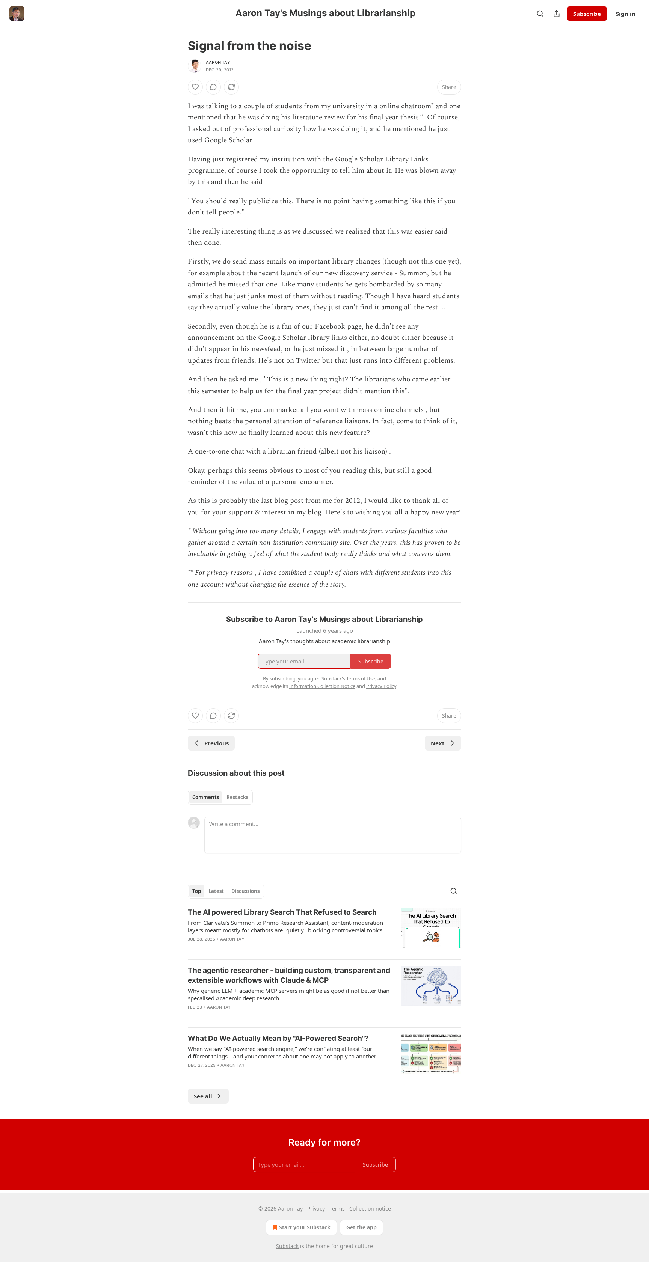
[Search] (540, 13)
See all (203, 1096)
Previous (216, 743)
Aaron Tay (218, 62)
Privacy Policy (381, 686)
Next (438, 743)
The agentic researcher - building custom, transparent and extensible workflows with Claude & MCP (289, 975)
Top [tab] (196, 891)
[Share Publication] (556, 13)
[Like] (195, 87)
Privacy (316, 1208)
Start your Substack (305, 1227)
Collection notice (370, 1208)
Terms (337, 1208)
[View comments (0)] (213, 87)
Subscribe (587, 13)
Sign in (625, 13)
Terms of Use (360, 678)
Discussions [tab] (245, 891)
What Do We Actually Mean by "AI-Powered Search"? (278, 1038)
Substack (287, 1246)
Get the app (361, 1227)
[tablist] (220, 797)
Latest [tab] (216, 891)
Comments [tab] (205, 797)
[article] (324, 930)
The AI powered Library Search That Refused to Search (282, 912)
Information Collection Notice (322, 686)
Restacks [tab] (237, 797)
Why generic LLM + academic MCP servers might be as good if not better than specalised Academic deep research (288, 994)
